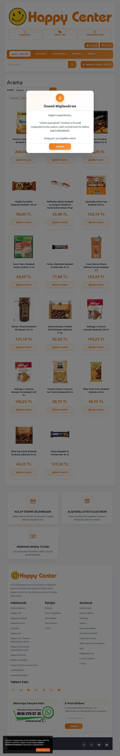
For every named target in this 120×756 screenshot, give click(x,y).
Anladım (60, 146)
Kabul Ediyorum (43, 750)
